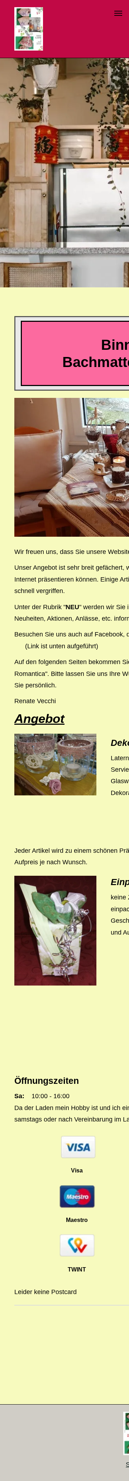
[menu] (118, 13)
